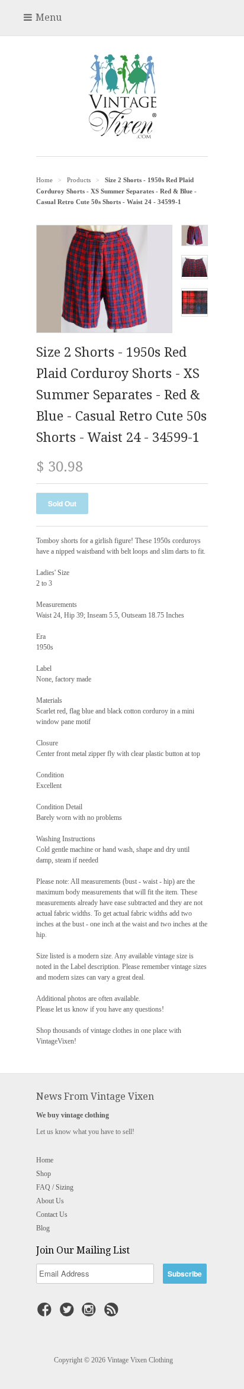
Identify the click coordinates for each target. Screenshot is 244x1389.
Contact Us (52, 1214)
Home (44, 1160)
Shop (43, 1174)
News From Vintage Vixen (95, 1096)
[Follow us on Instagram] (90, 1313)
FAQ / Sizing (54, 1187)
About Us (50, 1201)
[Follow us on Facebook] (46, 1313)
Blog (43, 1228)
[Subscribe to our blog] (113, 1313)
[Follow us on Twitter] (69, 1313)
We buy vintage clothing (72, 1115)
